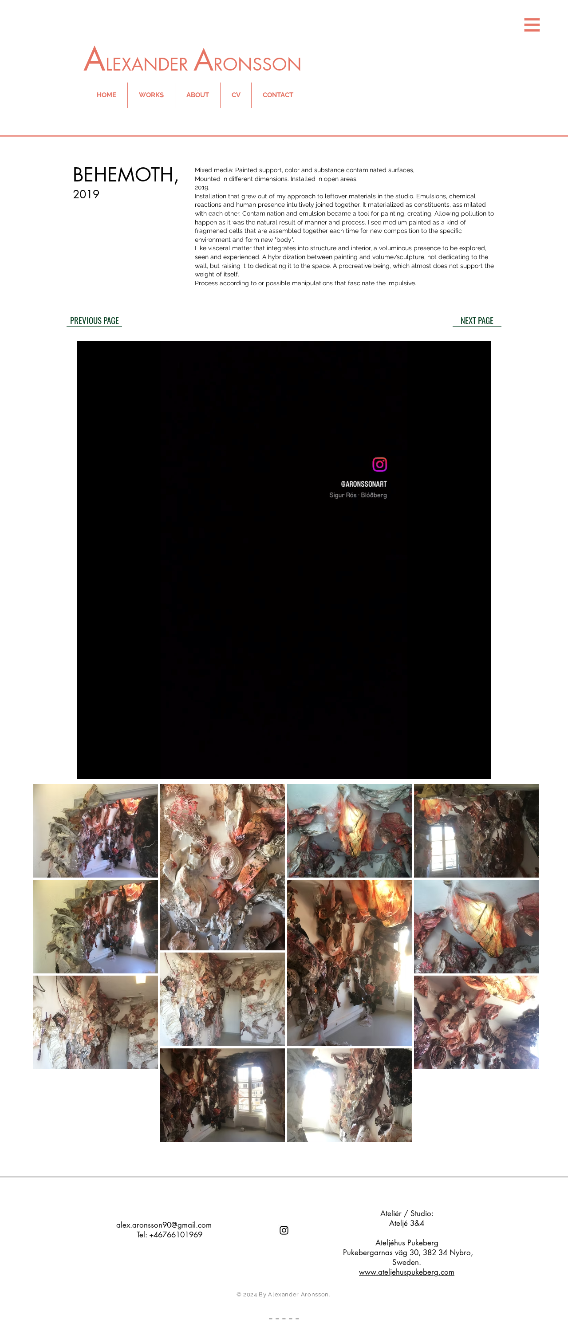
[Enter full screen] (479, 767)
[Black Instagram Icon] (284, 1230)
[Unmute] (103, 767)
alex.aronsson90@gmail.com (164, 1225)
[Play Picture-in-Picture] (464, 767)
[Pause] (88, 767)
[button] (532, 25)
